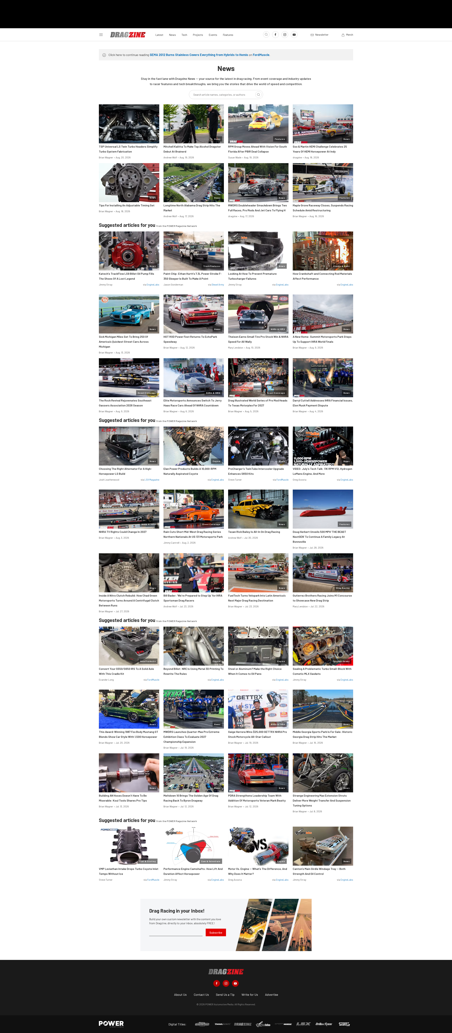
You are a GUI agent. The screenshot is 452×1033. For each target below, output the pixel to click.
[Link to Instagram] (284, 34)
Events (213, 34)
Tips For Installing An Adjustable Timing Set (126, 205)
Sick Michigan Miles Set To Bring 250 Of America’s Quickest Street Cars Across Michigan (124, 341)
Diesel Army (218, 284)
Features (228, 34)
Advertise (271, 994)
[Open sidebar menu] (101, 34)
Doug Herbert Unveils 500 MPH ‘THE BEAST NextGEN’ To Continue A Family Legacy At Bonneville (319, 536)
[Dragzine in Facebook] (216, 983)
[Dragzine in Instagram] (226, 983)
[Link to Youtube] (294, 34)
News (172, 34)
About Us (180, 994)
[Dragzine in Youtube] (235, 983)
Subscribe (215, 932)
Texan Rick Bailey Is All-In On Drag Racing (254, 531)
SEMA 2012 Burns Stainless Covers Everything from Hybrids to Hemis (199, 55)
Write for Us (250, 994)
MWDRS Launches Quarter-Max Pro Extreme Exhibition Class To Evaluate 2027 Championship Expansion (191, 736)
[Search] (258, 94)
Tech (184, 34)
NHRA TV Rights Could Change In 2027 (123, 531)
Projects (198, 34)
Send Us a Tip (225, 994)
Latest (159, 34)
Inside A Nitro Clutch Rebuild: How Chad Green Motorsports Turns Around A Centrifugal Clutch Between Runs (129, 600)
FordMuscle (261, 55)
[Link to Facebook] (275, 34)
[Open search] (266, 34)
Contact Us (201, 994)
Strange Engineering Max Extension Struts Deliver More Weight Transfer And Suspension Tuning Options (322, 800)
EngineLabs (153, 284)
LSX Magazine (151, 479)
